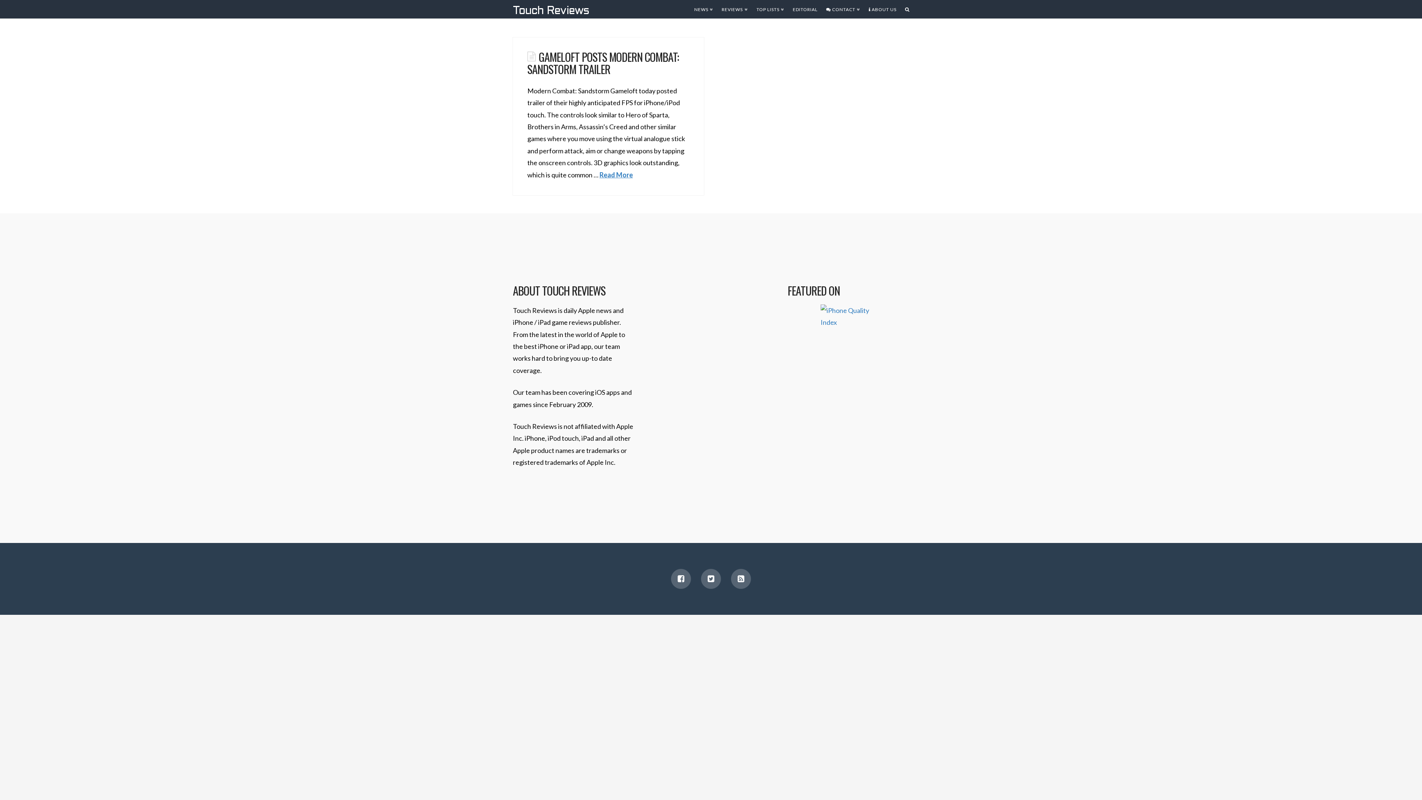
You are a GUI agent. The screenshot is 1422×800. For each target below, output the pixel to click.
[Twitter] (711, 579)
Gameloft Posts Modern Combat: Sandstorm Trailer (603, 63)
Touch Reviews (551, 11)
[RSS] (741, 579)
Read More (616, 175)
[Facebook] (681, 579)
